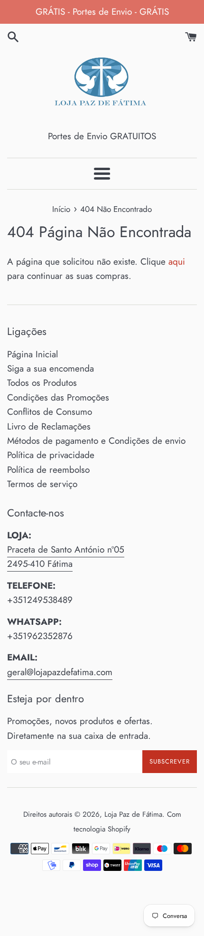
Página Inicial (32, 354)
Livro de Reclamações (49, 426)
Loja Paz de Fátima (133, 814)
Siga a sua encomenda (50, 368)
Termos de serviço (42, 484)
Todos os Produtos (42, 382)
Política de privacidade (50, 455)
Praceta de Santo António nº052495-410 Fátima (65, 556)
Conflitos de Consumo (49, 411)
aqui (176, 261)
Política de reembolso (48, 469)
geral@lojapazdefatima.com (59, 672)
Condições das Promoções (58, 397)
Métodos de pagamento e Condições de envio (96, 440)
